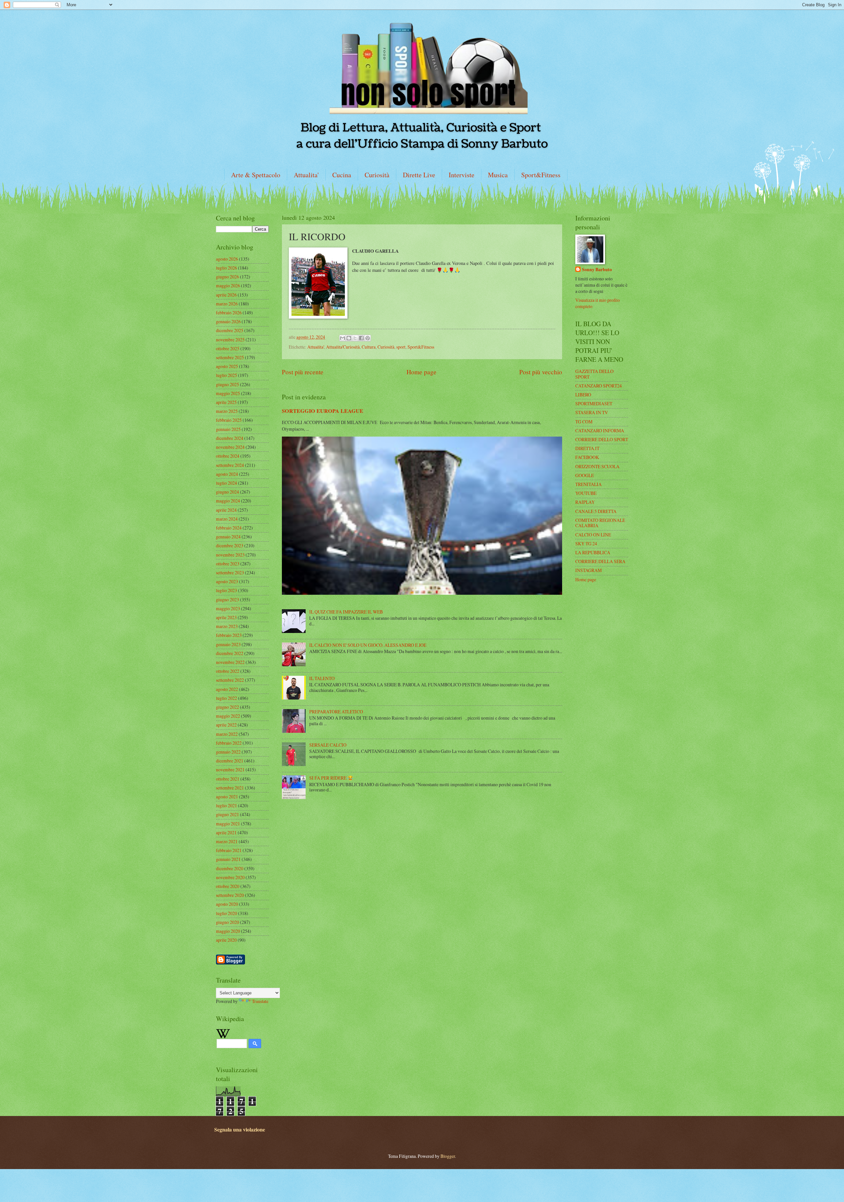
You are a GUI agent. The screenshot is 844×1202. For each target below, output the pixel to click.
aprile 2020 (226, 940)
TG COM (583, 421)
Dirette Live (419, 174)
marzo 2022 (227, 734)
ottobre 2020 (227, 886)
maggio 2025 (228, 393)
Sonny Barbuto (597, 270)
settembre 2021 (230, 788)
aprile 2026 (226, 295)
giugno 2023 (227, 599)
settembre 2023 (230, 572)
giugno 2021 (227, 814)
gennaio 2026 (228, 321)
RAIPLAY (585, 502)
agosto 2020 (227, 904)
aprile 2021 (226, 832)
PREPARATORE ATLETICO (336, 711)
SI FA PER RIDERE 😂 (331, 778)
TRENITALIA (588, 484)
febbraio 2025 (229, 420)
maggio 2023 (228, 608)
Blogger (447, 1156)
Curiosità (377, 174)
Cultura (369, 347)
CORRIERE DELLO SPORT (601, 439)
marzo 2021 (227, 841)
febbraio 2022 (229, 743)
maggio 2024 (228, 501)
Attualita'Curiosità (343, 347)
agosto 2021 (227, 796)
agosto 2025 (227, 366)
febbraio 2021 (229, 850)
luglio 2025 (226, 375)
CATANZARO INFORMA (599, 430)
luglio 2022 (226, 698)
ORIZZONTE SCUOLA (597, 466)
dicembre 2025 (229, 330)
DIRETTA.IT (587, 448)
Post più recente (302, 372)
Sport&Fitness (540, 174)
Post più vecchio (540, 372)
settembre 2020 (230, 895)
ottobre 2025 (227, 348)
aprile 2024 (226, 510)
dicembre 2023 (229, 545)
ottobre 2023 (227, 563)
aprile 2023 (226, 617)
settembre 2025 (230, 357)
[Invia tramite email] (342, 338)
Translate (260, 1001)
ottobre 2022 (227, 671)
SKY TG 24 (586, 543)
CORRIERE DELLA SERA (600, 561)
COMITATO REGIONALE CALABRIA (600, 523)
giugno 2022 (227, 707)
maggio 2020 (228, 931)
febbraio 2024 (229, 528)
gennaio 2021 (228, 859)
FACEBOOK (587, 457)
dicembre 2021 (229, 761)
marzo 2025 (227, 411)
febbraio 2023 (229, 635)
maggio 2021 (228, 823)
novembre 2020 (230, 877)
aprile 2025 (226, 402)
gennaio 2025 (228, 429)
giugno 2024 (227, 492)
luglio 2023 (226, 590)
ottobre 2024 (227, 456)
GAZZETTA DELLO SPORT (594, 374)
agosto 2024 (227, 474)
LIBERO (583, 394)
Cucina (341, 174)
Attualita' (306, 174)
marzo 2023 (227, 626)
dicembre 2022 (229, 653)
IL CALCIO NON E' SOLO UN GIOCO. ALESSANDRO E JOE (367, 645)
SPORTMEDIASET (593, 403)
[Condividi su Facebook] (361, 338)
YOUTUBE (585, 493)
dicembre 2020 (229, 868)
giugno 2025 (227, 384)
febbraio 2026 (229, 312)
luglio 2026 (226, 268)
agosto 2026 (227, 259)
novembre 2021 (230, 769)
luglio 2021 (226, 805)
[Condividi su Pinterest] (367, 338)
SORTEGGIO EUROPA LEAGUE (322, 411)
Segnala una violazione (239, 1129)
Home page (422, 372)
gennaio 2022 (228, 752)
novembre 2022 (230, 662)
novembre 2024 (230, 447)
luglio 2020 (226, 913)
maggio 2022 (228, 716)
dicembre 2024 (229, 438)
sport (401, 347)
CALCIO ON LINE (593, 534)
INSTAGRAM (588, 570)
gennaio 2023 (228, 644)
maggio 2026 (228, 285)
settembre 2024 (230, 465)
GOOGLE (584, 475)
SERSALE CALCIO (328, 745)
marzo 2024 (227, 519)
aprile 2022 (226, 725)
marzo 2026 (227, 303)
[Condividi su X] (355, 338)
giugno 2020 (227, 922)
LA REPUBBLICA (592, 552)
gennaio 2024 (228, 536)
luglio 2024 (226, 483)
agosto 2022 (227, 689)
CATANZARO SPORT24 (598, 386)
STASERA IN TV (591, 412)
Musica (498, 174)
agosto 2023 (227, 581)
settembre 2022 (230, 680)
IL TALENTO (322, 678)
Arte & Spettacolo (255, 174)
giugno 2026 (227, 276)
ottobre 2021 (227, 779)
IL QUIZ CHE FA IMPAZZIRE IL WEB (346, 612)
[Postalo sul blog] (349, 338)
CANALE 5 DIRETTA (596, 511)
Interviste (461, 174)
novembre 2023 (230, 555)
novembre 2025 (230, 339)
